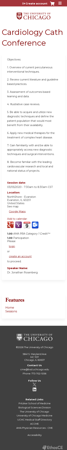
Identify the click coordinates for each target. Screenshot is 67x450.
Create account (36, 3)
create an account (20, 256)
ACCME (34, 423)
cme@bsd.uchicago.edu (34, 369)
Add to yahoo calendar (19, 226)
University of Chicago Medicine (34, 415)
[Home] (33, 14)
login (12, 246)
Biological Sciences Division (34, 407)
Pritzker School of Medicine (35, 403)
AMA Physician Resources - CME (34, 427)
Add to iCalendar (27, 226)
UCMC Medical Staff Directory (34, 419)
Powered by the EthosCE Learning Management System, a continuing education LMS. (52, 447)
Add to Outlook (35, 226)
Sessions (11, 311)
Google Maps (17, 211)
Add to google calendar (11, 226)
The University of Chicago (38, 347)
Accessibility (35, 435)
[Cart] (52, 5)
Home (9, 307)
